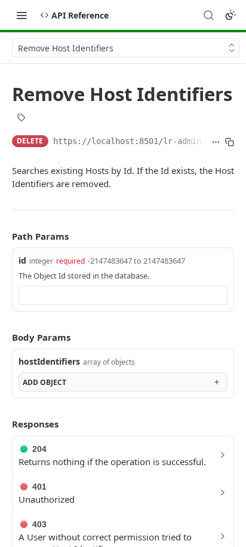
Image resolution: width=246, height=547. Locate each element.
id (22, 260)
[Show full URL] (215, 142)
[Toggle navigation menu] (21, 15)
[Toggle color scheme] (230, 15)
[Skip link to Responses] (3, 424)
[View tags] (21, 119)
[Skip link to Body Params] (3, 337)
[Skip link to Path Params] (3, 236)
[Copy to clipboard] (229, 142)
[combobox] (123, 295)
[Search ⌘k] (208, 15)
